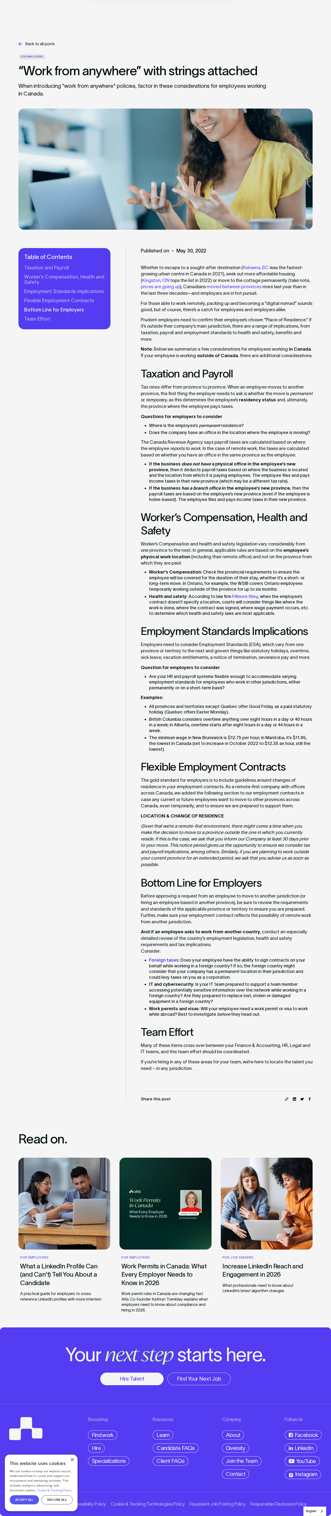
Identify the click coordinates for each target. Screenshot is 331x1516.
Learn (163, 1435)
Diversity (235, 1448)
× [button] (72, 1460)
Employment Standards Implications (64, 291)
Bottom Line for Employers (54, 309)
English (311, 1511)
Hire (96, 1448)
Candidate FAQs (176, 1448)
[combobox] (314, 1511)
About (233, 1435)
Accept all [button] (24, 1500)
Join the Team (242, 1461)
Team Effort (37, 319)
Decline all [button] (57, 1500)
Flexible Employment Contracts (59, 300)
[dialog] (41, 1483)
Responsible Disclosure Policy (278, 1504)
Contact (235, 1474)
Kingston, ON (155, 280)
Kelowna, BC (256, 267)
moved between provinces (234, 286)
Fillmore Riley (245, 596)
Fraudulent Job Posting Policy (217, 1504)
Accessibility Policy (87, 1504)
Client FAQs (170, 1461)
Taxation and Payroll (46, 267)
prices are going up (160, 286)
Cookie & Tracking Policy (54, 1490)
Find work (103, 1435)
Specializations (109, 1461)
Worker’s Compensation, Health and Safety (64, 279)
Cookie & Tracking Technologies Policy (148, 1504)
